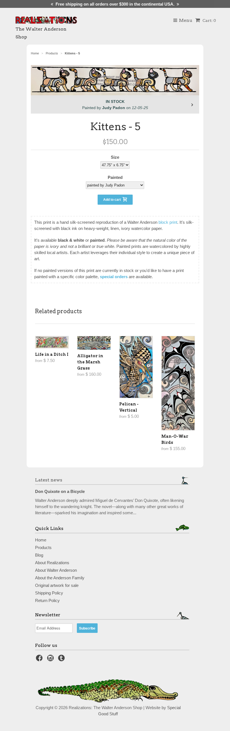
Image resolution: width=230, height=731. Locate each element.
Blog (39, 555)
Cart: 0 (209, 20)
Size (115, 157)
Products (43, 547)
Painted (115, 177)
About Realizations (52, 562)
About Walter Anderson (56, 570)
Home (40, 540)
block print (167, 222)
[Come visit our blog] (62, 660)
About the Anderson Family (59, 577)
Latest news (48, 480)
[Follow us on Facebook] (40, 660)
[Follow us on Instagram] (51, 660)
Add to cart (113, 200)
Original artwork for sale (57, 585)
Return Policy (47, 600)
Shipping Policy (49, 593)
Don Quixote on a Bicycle (60, 491)
